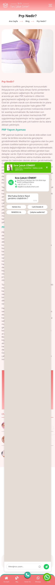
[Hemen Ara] (27, 575)
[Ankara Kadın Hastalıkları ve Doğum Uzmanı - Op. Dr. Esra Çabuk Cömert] (16, 5)
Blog (27, 21)
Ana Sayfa (13, 21)
